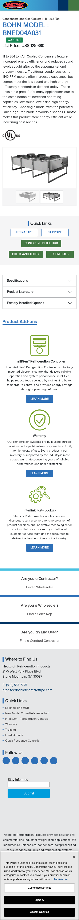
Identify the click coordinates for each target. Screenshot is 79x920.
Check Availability (26, 254)
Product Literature (20, 292)
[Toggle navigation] (73, 5)
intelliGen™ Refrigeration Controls (26, 719)
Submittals (60, 254)
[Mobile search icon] (63, 5)
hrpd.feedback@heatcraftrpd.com (27, 690)
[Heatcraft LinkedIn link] (25, 760)
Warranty (11, 724)
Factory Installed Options (25, 303)
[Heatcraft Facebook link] (6, 760)
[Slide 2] (51, 196)
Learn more (40, 399)
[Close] (74, 856)
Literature (24, 232)
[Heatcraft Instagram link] (34, 760)
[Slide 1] (27, 196)
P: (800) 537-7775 (15, 685)
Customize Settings (39, 887)
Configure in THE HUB (41, 243)
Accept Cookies (39, 912)
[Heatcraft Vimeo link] (53, 760)
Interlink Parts (14, 735)
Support (55, 232)
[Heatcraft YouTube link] (44, 760)
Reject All (39, 900)
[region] (39, 885)
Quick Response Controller (23, 740)
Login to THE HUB (17, 708)
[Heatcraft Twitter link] (15, 760)
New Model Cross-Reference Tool (27, 713)
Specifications (17, 281)
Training (10, 729)
